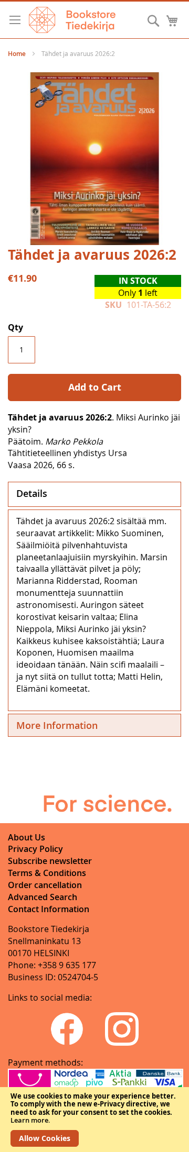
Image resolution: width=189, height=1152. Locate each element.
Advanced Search (42, 897)
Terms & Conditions (47, 873)
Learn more (29, 1120)
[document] (94, 1119)
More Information (57, 725)
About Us (26, 837)
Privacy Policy (35, 849)
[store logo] (72, 20)
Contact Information (48, 909)
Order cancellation (45, 885)
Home (17, 53)
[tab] (94, 494)
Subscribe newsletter (50, 861)
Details (31, 493)
